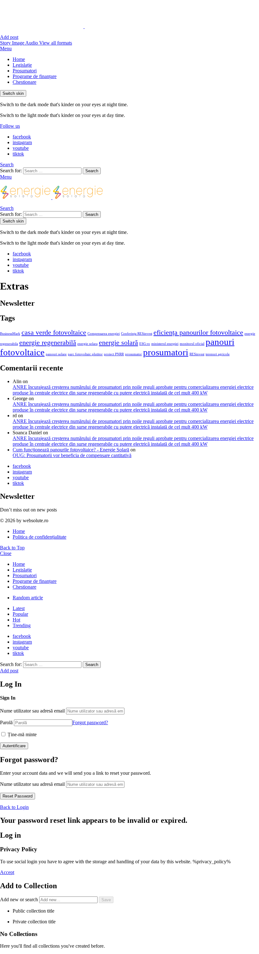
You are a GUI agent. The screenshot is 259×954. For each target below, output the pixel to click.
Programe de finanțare (35, 76)
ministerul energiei (164, 344)
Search (91, 170)
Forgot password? (90, 722)
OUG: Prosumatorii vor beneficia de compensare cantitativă (72, 455)
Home (19, 59)
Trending (22, 625)
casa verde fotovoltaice (53, 332)
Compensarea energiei (103, 333)
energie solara (87, 344)
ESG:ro (144, 344)
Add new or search (19, 899)
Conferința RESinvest (136, 333)
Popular (20, 614)
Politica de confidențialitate (39, 537)
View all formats (55, 43)
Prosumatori (25, 70)
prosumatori (165, 352)
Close (5, 553)
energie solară (118, 342)
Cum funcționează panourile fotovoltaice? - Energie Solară (71, 449)
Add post (9, 37)
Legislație (22, 65)
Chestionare (24, 82)
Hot (16, 619)
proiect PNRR (114, 354)
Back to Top (12, 547)
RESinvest (197, 354)
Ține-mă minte (21, 734)
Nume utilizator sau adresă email (32, 710)
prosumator (133, 354)
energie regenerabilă (47, 342)
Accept (7, 872)
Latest (19, 608)
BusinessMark (10, 333)
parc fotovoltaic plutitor (85, 354)
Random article (28, 597)
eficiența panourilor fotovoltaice (198, 332)
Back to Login (14, 807)
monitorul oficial (192, 344)
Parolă (6, 722)
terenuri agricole (218, 354)
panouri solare (56, 354)
